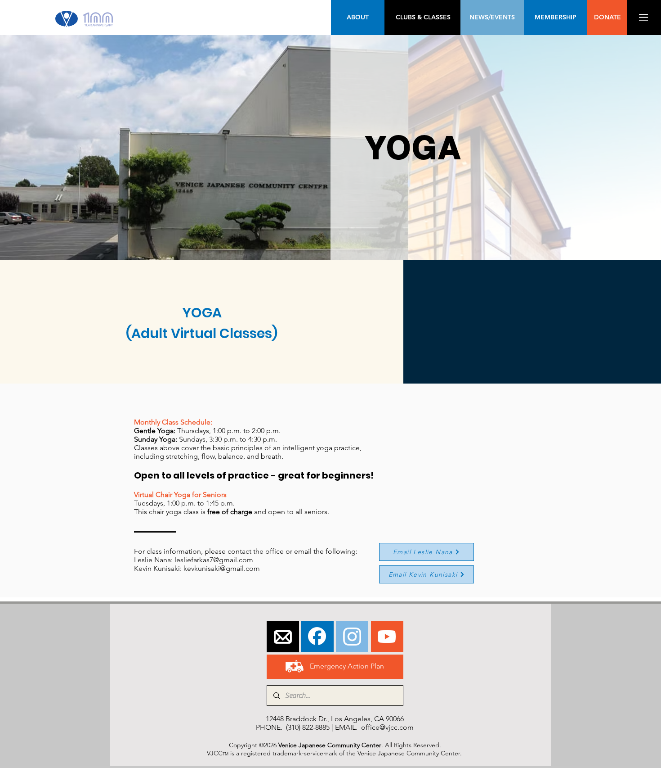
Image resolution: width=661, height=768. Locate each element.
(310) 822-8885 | (310, 727)
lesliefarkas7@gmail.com (213, 560)
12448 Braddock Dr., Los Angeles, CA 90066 (335, 718)
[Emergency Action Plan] (295, 666)
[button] (643, 17)
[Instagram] (352, 637)
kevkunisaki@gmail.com (221, 568)
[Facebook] (317, 636)
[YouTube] (387, 637)
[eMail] (283, 637)
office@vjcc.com (387, 727)
